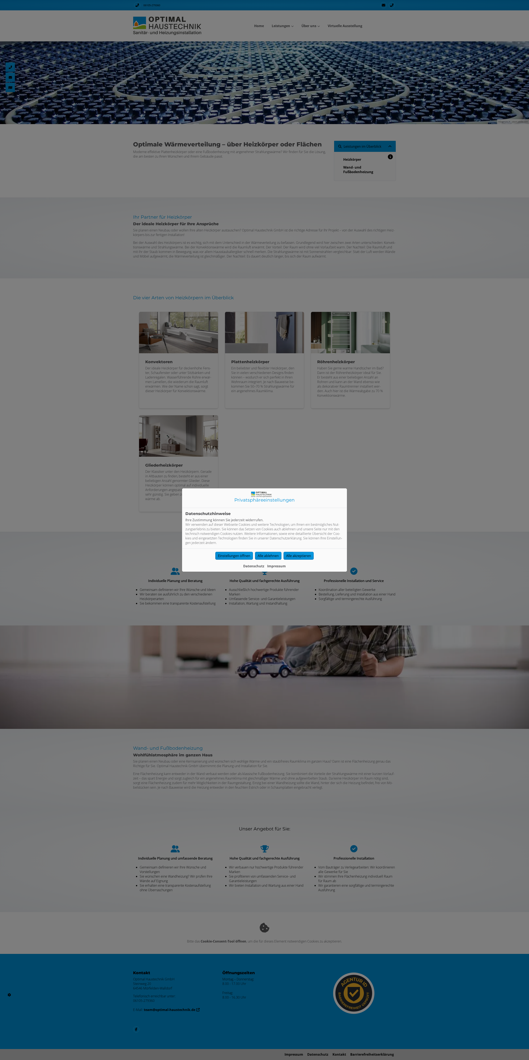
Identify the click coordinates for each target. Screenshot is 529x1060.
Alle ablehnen (268, 555)
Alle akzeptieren (298, 555)
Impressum (276, 566)
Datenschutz (253, 566)
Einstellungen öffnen (234, 555)
